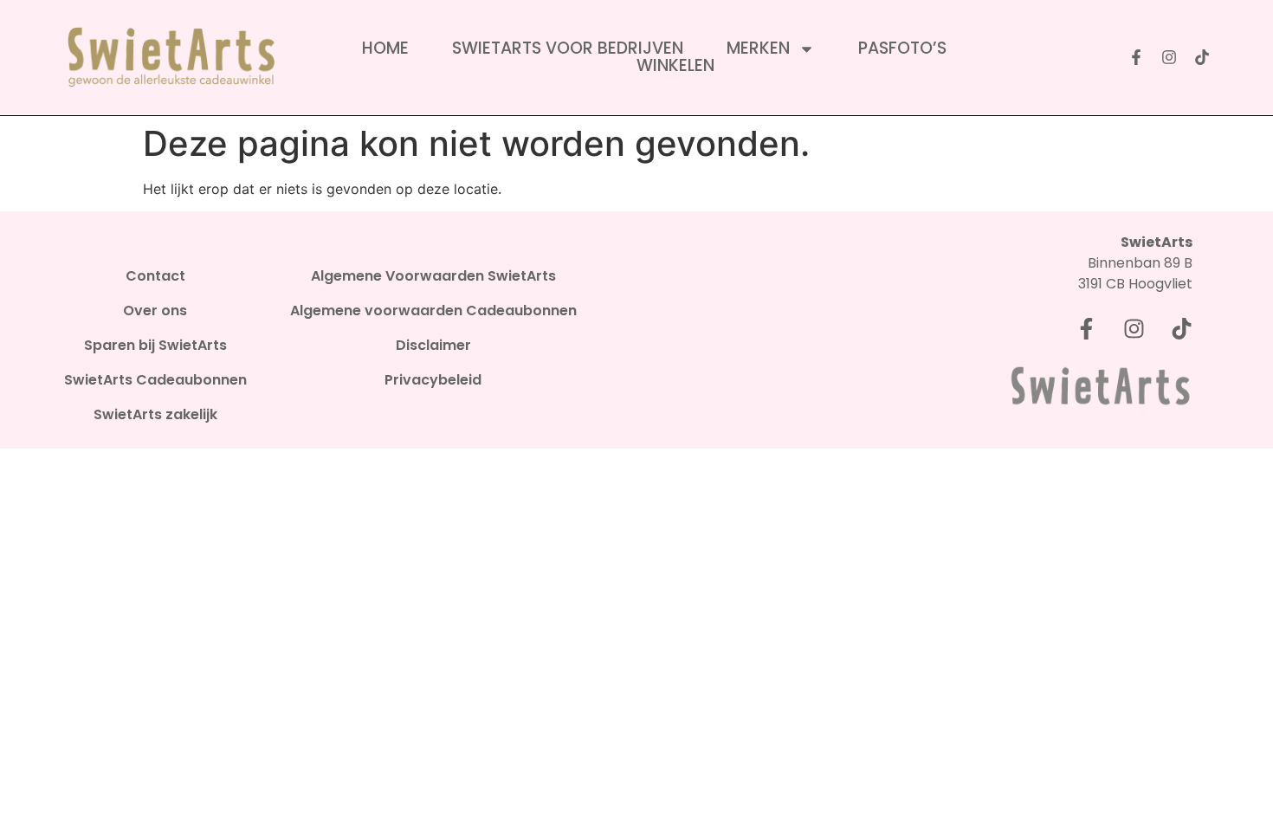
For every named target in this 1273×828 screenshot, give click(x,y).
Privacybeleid (432, 380)
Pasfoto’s (902, 48)
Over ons (155, 311)
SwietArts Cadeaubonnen (155, 380)
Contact (155, 276)
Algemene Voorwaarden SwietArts (433, 276)
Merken (758, 48)
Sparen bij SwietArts (155, 345)
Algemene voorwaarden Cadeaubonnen (433, 311)
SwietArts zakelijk (155, 415)
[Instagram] (1169, 57)
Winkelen (675, 65)
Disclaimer (433, 345)
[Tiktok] (1202, 57)
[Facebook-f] (1136, 57)
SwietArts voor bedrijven (567, 48)
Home (385, 48)
